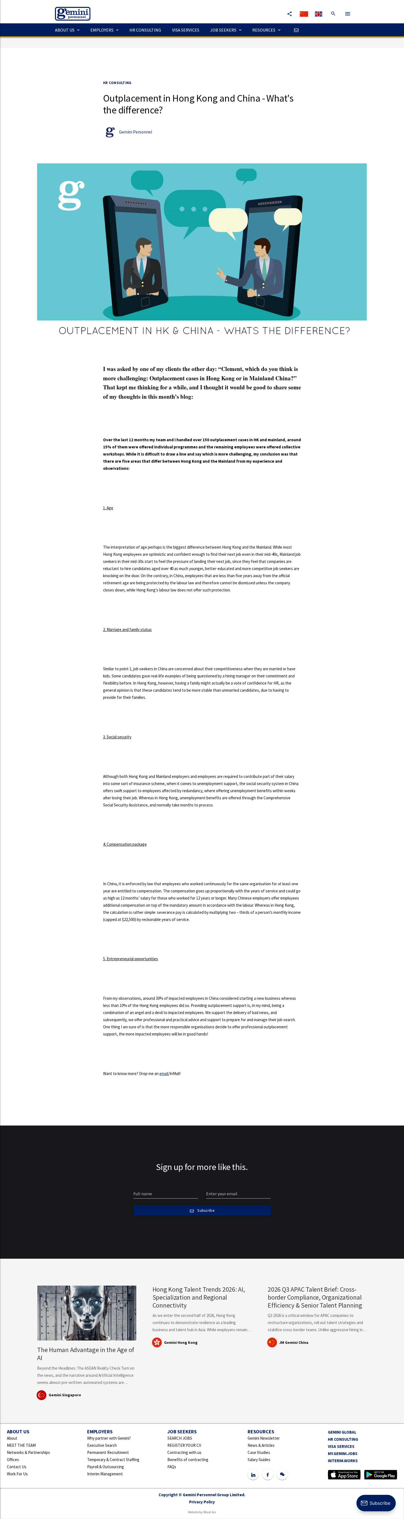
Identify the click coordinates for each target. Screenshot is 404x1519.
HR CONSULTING (145, 30)
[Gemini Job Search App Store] (344, 1474)
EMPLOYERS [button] (102, 30)
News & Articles (261, 1445)
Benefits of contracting (187, 1459)
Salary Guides (259, 1459)
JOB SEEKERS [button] (223, 30)
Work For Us (17, 1473)
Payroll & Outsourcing (105, 1466)
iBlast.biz (209, 1512)
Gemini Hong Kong (181, 1342)
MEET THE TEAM (21, 1445)
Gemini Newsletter (264, 1438)
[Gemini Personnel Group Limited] (69, 9)
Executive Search (102, 1445)
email (163, 1073)
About (12, 1438)
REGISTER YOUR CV (184, 1445)
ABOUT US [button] (64, 30)
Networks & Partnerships (28, 1452)
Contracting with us (184, 1452)
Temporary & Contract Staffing (113, 1459)
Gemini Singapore (65, 1394)
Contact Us (16, 1466)
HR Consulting (117, 82)
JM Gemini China (293, 1342)
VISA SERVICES (185, 30)
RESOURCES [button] (263, 30)
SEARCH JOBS (179, 1438)
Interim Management (105, 1473)
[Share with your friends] (289, 14)
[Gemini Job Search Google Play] (380, 1474)
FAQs (171, 1466)
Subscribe (205, 1210)
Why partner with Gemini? (109, 1438)
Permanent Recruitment (108, 1452)
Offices (13, 1459)
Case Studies (259, 1452)
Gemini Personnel (135, 132)
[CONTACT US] (295, 30)
